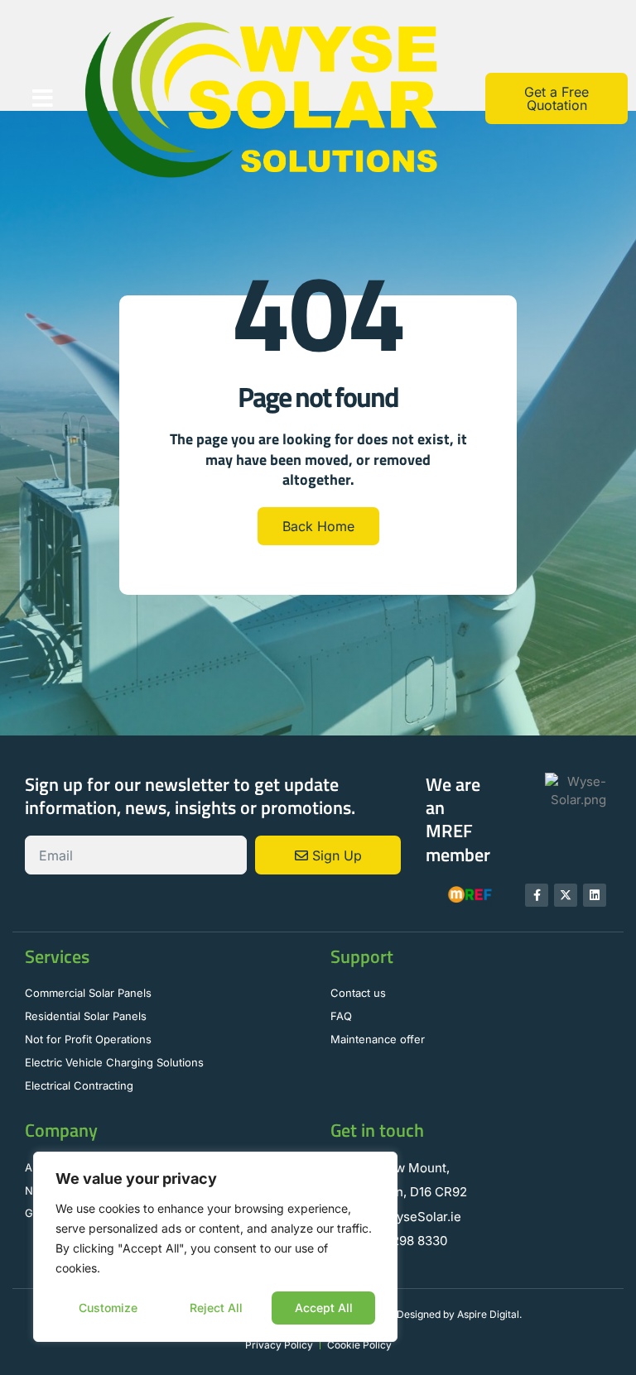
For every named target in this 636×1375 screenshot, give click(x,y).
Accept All (324, 1308)
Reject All (216, 1308)
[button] (42, 98)
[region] (215, 1247)
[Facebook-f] (536, 895)
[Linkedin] (594, 895)
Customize (108, 1308)
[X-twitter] (565, 895)
